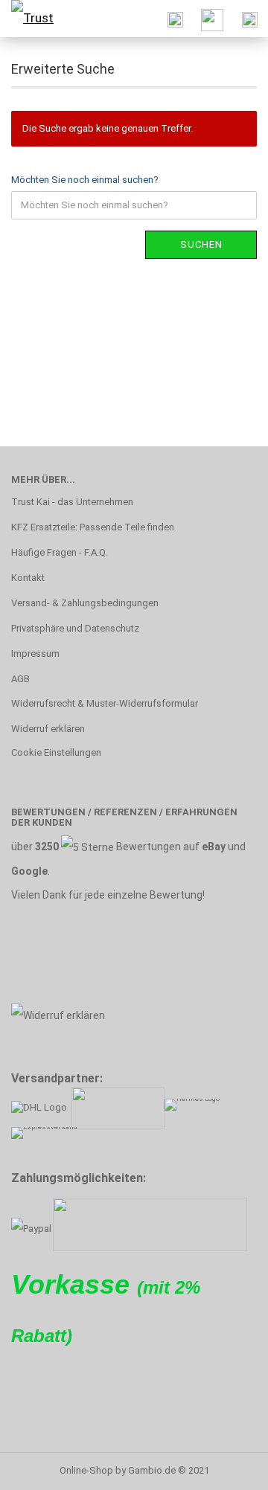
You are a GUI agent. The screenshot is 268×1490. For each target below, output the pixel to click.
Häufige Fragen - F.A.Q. (59, 552)
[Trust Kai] (37, 18)
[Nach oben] (227, 1467)
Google (29, 871)
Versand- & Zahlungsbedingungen (85, 602)
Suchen (201, 244)
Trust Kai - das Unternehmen (72, 501)
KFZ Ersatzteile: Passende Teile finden (92, 527)
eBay (214, 846)
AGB (20, 678)
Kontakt (28, 577)
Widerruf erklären (48, 728)
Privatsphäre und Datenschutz (75, 628)
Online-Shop (86, 1470)
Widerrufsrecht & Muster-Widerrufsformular (104, 703)
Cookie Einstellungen (56, 752)
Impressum (35, 653)
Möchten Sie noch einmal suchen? (85, 179)
